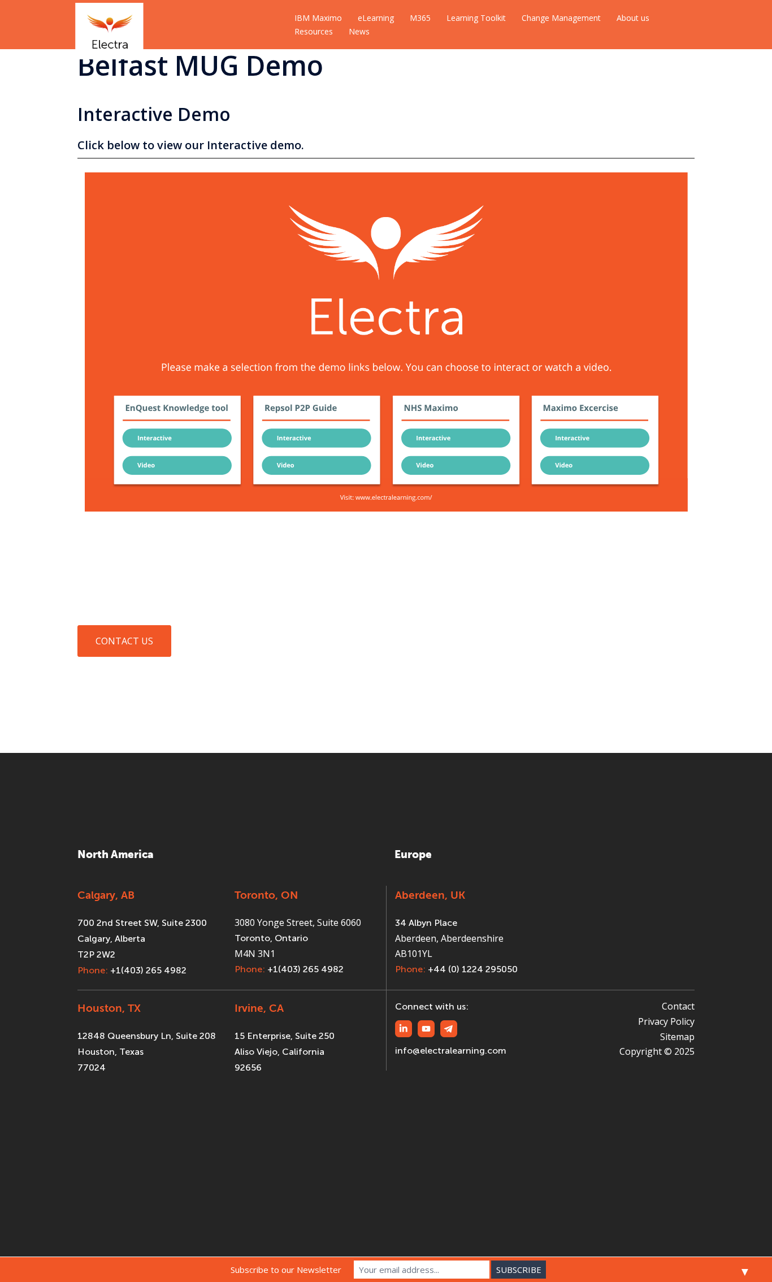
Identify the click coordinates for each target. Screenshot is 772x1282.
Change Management (561, 17)
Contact (678, 1006)
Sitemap (677, 1036)
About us (633, 17)
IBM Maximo (318, 17)
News (359, 31)
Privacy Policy (666, 1021)
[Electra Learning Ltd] (109, 24)
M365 (420, 17)
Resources (313, 31)
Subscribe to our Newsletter (286, 1269)
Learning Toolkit (476, 17)
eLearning (376, 17)
